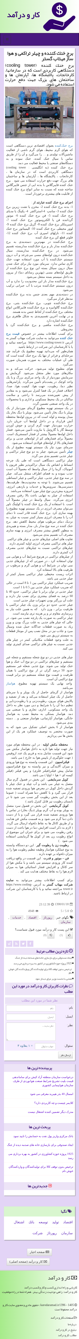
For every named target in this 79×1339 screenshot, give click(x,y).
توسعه (43, 1222)
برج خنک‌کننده (64, 145)
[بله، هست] (69, 935)
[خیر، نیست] (50, 935)
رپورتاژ (47, 917)
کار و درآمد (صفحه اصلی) (26, 1261)
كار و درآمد (23, 14)
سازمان (66, 922)
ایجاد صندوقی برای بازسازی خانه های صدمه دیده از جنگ (43, 957)
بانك (31, 1222)
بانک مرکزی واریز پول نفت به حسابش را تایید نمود (43, 1136)
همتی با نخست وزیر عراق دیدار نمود (53, 978)
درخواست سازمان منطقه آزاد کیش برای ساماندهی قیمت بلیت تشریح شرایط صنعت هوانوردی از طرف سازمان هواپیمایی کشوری (42, 1081)
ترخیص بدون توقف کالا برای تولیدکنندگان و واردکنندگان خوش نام (40, 971)
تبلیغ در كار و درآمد (66, 1329)
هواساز (10, 683)
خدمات (16, 917)
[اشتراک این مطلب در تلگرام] (9, 943)
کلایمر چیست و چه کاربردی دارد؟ (53, 1102)
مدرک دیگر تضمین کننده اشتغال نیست (50, 1111)
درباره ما (72, 1324)
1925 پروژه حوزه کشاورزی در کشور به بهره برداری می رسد (42, 963)
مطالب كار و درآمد (67, 1335)
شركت (37, 1233)
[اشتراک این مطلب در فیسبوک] (30, 943)
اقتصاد (32, 917)
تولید (55, 1222)
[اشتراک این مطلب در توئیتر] (23, 943)
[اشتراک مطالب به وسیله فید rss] (16, 943)
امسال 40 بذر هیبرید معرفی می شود (51, 1094)
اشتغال (19, 1222)
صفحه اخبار (38, 1252)
